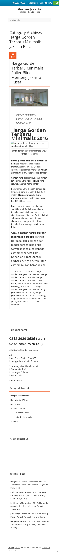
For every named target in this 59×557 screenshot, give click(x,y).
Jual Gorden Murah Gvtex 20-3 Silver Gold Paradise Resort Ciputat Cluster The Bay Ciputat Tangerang (28, 495)
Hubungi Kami (16, 404)
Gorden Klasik (22, 412)
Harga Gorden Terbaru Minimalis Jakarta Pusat (26, 280)
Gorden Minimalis (24, 417)
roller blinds (22, 301)
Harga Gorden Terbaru (29, 274)
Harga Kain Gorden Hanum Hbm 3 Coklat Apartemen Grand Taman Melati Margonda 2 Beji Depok (29, 484)
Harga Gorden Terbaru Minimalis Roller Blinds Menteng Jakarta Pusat (27, 73)
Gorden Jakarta (14, 547)
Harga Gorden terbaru (20, 395)
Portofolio (25, 286)
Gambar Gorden (17, 408)
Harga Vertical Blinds (19, 400)
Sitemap (14, 421)
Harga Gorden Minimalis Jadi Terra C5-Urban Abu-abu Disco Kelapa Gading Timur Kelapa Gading (29, 524)
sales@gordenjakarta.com (26, 350)
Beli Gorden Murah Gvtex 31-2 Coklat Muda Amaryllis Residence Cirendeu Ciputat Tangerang (29, 506)
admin (18, 271)
